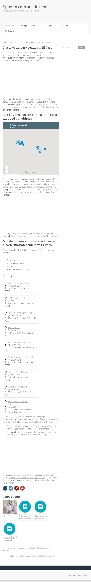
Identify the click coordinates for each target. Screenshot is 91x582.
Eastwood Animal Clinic (18, 298)
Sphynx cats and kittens (25, 6)
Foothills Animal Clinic (17, 372)
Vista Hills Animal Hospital (19, 342)
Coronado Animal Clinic (18, 387)
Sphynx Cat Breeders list (20, 236)
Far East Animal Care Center (20, 313)
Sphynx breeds (52, 26)
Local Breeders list (68, 26)
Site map (85, 576)
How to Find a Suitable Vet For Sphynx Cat (27, 477)
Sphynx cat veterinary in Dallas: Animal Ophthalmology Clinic (34, 556)
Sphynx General (37, 26)
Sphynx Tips (22, 26)
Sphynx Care (9, 26)
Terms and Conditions (75, 576)
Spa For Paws (14, 327)
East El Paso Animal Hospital (20, 357)
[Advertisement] (31, 79)
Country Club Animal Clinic (19, 283)
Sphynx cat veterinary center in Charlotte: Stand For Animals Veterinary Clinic (27, 549)
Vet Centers (9, 31)
